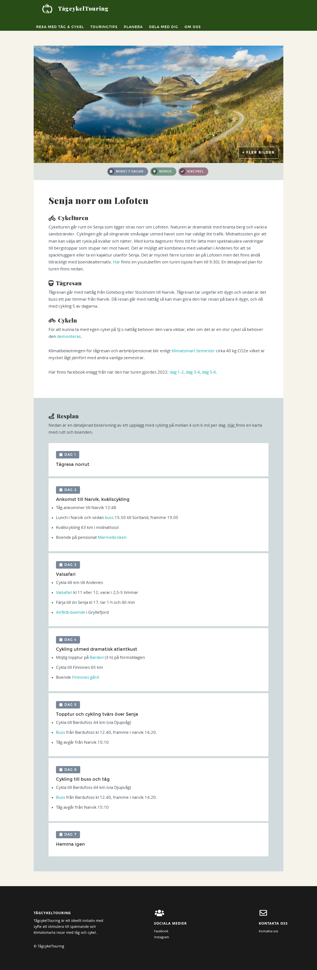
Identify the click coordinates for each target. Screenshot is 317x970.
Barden (97, 657)
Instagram (161, 937)
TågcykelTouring (83, 8)
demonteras (69, 336)
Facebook (161, 931)
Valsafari (64, 592)
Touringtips (104, 27)
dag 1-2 (177, 372)
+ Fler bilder (258, 152)
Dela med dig (163, 27)
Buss (60, 732)
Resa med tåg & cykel (60, 27)
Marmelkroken (112, 537)
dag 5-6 (209, 372)
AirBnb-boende (70, 612)
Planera (133, 27)
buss (109, 517)
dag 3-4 (193, 372)
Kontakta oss (268, 931)
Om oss (193, 27)
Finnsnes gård (85, 677)
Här (116, 262)
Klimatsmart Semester (193, 351)
